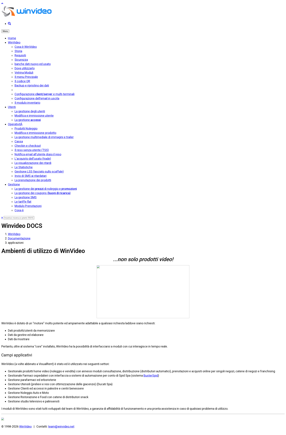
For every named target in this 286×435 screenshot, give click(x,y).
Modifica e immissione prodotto (35, 133)
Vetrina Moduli (24, 72)
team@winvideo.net (61, 426)
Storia (18, 51)
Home (12, 38)
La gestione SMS (26, 197)
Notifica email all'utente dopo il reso (38, 154)
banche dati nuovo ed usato (33, 64)
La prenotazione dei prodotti (33, 180)
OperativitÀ (15, 124)
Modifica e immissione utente (34, 115)
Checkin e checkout (28, 145)
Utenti (12, 107)
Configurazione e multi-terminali (44, 94)
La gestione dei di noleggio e (46, 188)
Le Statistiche (24, 167)
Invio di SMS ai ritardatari (31, 176)
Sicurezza (21, 59)
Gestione (14, 184)
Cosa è (19, 210)
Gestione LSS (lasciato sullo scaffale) (39, 171)
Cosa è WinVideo (26, 46)
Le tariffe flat (23, 201)
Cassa (19, 141)
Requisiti (20, 55)
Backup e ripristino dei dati (32, 85)
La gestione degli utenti (30, 111)
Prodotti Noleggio (26, 128)
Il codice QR (22, 81)
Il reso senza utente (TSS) (32, 150)
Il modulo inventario (27, 102)
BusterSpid (150, 375)
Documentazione (19, 238)
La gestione (28, 120)
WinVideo (14, 42)
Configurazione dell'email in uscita (37, 98)
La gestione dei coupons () (43, 193)
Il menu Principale (26, 77)
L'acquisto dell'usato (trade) (33, 158)
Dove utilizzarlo (25, 68)
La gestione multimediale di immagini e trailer (44, 137)
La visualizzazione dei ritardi (33, 163)
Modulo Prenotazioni (28, 206)
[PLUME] (27, 16)
